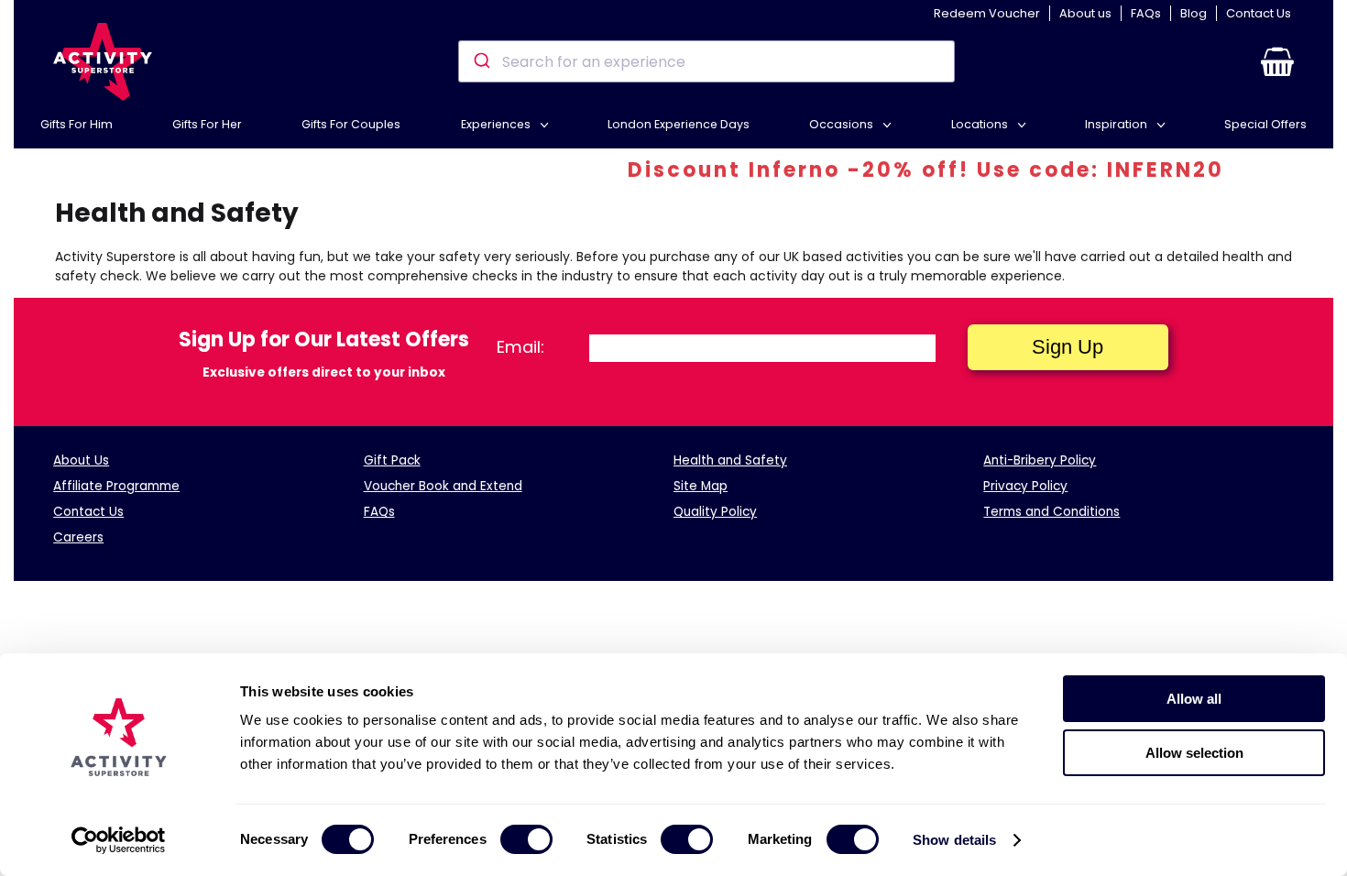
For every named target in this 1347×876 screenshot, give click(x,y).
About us (1085, 13)
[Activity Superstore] (102, 62)
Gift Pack (392, 460)
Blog (1193, 13)
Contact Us (1258, 13)
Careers (78, 537)
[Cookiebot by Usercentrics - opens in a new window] (118, 840)
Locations (981, 124)
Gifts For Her (207, 124)
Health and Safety (730, 460)
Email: (520, 346)
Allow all (1193, 698)
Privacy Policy (1025, 486)
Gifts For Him (76, 124)
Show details (954, 840)
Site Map (701, 486)
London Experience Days (679, 124)
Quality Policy (715, 511)
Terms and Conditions (1051, 511)
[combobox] (706, 61)
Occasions (842, 124)
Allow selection (1194, 753)
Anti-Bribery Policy (1039, 460)
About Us (81, 460)
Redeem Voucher (987, 13)
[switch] (526, 839)
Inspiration (1117, 124)
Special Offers (1265, 124)
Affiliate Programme (116, 486)
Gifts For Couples (350, 124)
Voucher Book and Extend (443, 486)
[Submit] (480, 61)
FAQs (1146, 13)
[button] (1277, 61)
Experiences (497, 124)
